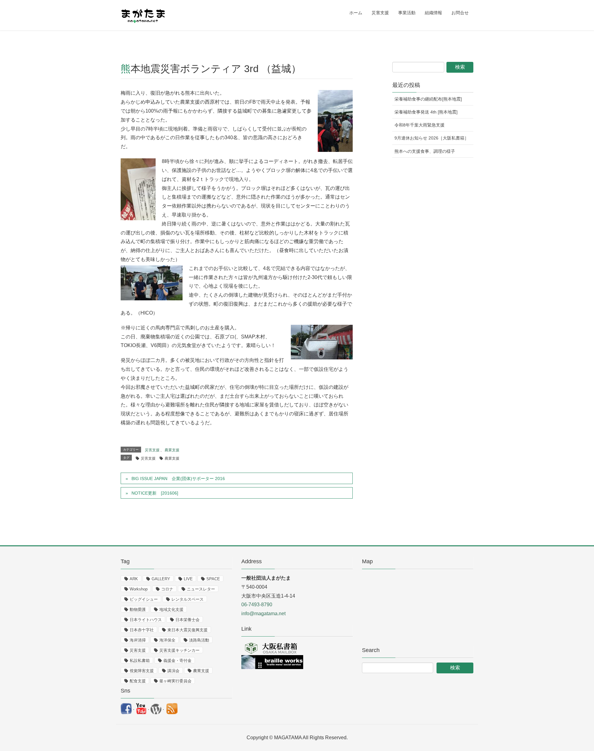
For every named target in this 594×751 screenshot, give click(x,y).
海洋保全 (167, 640)
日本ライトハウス (146, 619)
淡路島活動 (199, 640)
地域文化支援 (171, 609)
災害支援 (152, 450)
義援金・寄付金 (177, 660)
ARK (134, 579)
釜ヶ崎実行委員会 (175, 681)
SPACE (213, 579)
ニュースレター (201, 589)
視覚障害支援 (142, 670)
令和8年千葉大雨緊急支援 (419, 124)
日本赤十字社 (142, 630)
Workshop (139, 589)
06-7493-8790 (256, 604)
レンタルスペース (187, 599)
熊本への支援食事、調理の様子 (424, 151)
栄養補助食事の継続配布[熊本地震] (428, 99)
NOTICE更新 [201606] (154, 493)
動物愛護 (138, 609)
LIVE (188, 579)
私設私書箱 (140, 660)
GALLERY (161, 579)
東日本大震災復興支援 (187, 630)
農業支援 (172, 450)
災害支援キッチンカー (179, 650)
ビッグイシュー (144, 599)
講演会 (173, 670)
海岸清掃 (138, 640)
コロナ (167, 589)
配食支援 (138, 681)
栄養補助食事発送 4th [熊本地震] (426, 111)
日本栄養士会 (187, 619)
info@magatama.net (263, 613)
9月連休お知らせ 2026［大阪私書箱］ (431, 137)
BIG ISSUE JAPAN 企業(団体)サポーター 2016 (178, 478)
